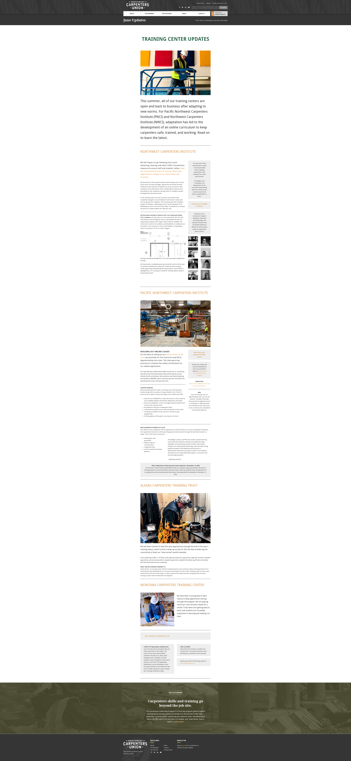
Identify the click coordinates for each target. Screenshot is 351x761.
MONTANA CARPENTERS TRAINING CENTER (172, 585)
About (132, 13)
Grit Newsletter (209, 20)
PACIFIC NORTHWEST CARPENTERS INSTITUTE (174, 293)
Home (197, 20)
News (184, 13)
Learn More (178, 722)
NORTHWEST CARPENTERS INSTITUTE (168, 152)
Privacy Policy (168, 750)
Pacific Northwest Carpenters (137, 5)
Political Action (200, 3)
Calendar (208, 3)
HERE (183, 745)
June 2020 (216, 20)
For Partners (167, 13)
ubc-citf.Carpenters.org (187, 663)
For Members (149, 13)
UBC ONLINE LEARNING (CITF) (157, 636)
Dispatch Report (220, 14)
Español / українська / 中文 (219, 3)
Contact (201, 13)
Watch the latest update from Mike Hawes (199, 355)
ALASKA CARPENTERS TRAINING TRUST (169, 485)
